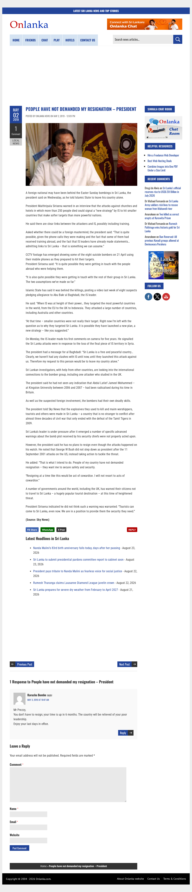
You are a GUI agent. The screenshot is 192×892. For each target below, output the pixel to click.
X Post (61, 529)
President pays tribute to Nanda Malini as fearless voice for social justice (77, 571)
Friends (30, 40)
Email (14, 822)
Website (15, 835)
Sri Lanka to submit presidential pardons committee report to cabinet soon (78, 559)
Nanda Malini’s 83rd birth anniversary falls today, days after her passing (76, 548)
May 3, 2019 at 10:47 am (38, 699)
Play (57, 40)
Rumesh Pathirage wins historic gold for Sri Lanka (162, 227)
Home (16, 40)
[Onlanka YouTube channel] (166, 295)
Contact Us (153, 878)
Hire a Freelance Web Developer (163, 155)
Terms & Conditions (174, 878)
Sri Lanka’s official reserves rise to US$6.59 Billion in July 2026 (163, 191)
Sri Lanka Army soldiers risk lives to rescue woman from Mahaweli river (161, 205)
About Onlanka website (130, 878)
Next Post (124, 664)
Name (14, 808)
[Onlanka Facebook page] (148, 295)
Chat (44, 40)
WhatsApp (47, 529)
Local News (16, 142)
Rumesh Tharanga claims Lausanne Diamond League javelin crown (73, 583)
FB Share (32, 529)
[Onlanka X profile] (157, 295)
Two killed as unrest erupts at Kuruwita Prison (162, 216)
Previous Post (24, 664)
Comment (16, 134)
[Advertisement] (96, 76)
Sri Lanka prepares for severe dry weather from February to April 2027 (75, 590)
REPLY (132, 529)
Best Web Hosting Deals (160, 161)
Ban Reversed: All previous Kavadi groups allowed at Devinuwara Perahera (162, 240)
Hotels (69, 40)
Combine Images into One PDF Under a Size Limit (163, 168)
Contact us (87, 40)
